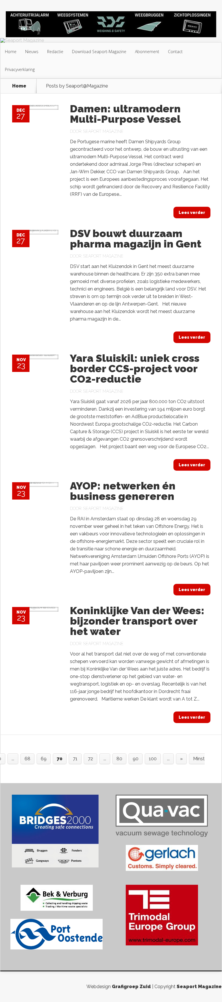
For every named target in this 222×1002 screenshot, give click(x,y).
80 (119, 758)
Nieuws (31, 51)
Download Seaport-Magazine (99, 51)
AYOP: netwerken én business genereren (122, 491)
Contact (175, 51)
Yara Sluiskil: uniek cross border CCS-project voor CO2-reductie (134, 368)
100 (153, 758)
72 (90, 758)
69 (44, 758)
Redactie (55, 51)
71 (75, 758)
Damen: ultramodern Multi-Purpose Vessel (125, 114)
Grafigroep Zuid (131, 986)
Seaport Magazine (103, 131)
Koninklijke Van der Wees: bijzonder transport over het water (137, 620)
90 (135, 758)
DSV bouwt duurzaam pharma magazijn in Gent (135, 238)
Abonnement (147, 51)
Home (10, 51)
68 (27, 758)
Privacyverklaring (20, 69)
